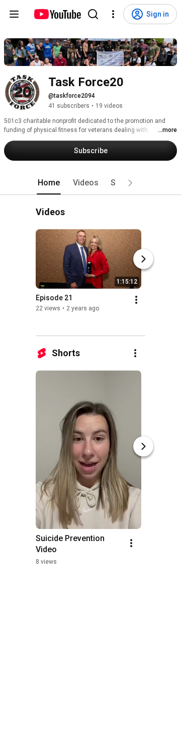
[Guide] (14, 14)
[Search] (93, 14)
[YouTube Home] (57, 14)
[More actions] (136, 300)
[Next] (143, 259)
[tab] (49, 183)
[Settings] (113, 14)
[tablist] (90, 183)
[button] (130, 183)
